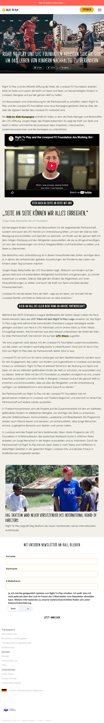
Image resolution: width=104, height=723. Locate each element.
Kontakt (5, 656)
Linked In (20, 698)
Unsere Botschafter (11, 683)
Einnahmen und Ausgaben (14, 638)
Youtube (25, 698)
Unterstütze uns (9, 660)
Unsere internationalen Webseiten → (27, 690)
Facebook (3, 698)
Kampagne (20, 116)
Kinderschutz (8, 647)
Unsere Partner (9, 678)
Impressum (48, 720)
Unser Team (7, 674)
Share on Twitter (52, 67)
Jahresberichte (9, 634)
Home (10, 10)
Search (76, 10)
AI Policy (40, 720)
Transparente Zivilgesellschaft (16, 643)
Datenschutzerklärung (28, 720)
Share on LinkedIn (65, 67)
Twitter (8, 698)
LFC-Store (62, 335)
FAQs (4, 665)
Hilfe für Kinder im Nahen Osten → (52, 3)
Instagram (14, 698)
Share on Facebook (38, 67)
